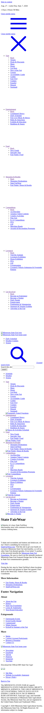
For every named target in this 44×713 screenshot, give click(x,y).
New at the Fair (16, 394)
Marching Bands (16, 470)
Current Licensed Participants (16, 638)
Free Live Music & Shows (20, 422)
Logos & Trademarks (13, 608)
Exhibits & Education (18, 426)
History (8, 604)
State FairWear (15, 447)
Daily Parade (15, 503)
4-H (11, 468)
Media (8, 636)
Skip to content (6, 2)
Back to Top (5, 681)
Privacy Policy (11, 677)
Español (13, 407)
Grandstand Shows (17, 417)
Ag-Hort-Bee (15, 455)
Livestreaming (15, 489)
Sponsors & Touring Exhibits (21, 510)
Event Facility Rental (13, 621)
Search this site (6, 367)
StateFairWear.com (8, 547)
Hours (12, 390)
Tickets (8, 343)
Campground (10, 623)
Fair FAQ (13, 403)
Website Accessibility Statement (17, 675)
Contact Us (10, 643)
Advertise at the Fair (17, 512)
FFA (12, 466)
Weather (9, 376)
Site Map (9, 673)
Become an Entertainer (18, 499)
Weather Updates (12, 341)
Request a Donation (13, 640)
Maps (12, 388)
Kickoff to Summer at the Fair (17, 627)
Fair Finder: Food (16, 438)
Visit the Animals (16, 478)
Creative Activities (17, 459)
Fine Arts (13, 461)
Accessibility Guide (17, 399)
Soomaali (13, 411)
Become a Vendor (17, 501)
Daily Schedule (11, 339)
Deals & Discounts (17, 386)
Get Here (13, 392)
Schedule (9, 374)
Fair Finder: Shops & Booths (21, 449)
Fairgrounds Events (13, 619)
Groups (13, 396)
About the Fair (11, 601)
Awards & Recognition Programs (22, 472)
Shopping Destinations (18, 445)
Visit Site (4, 563)
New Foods (14, 434)
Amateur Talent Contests (19, 457)
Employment (15, 505)
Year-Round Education (14, 610)
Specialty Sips (15, 436)
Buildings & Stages (17, 428)
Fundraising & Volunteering (20, 507)
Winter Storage (11, 625)
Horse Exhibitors (16, 482)
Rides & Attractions (17, 424)
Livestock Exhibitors (18, 480)
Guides (13, 401)
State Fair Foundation (14, 606)
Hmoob (13, 409)
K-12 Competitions (17, 463)
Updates (13, 405)
